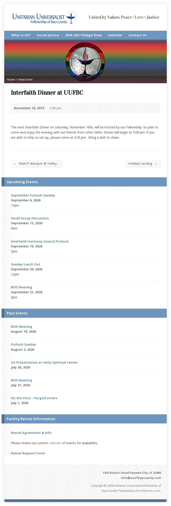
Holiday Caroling (142, 163)
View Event (25, 79)
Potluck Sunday (23, 344)
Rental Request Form (28, 453)
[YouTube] (158, 36)
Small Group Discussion (30, 218)
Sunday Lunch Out (25, 264)
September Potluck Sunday (33, 195)
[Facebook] (152, 36)
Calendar (115, 35)
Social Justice (48, 35)
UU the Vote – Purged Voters (34, 398)
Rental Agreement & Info (31, 433)
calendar (55, 443)
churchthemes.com (147, 491)
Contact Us (137, 35)
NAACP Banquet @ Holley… (36, 163)
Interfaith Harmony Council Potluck (40, 241)
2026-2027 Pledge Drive (83, 35)
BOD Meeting (21, 287)
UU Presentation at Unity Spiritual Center (44, 362)
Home (11, 79)
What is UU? (21, 35)
